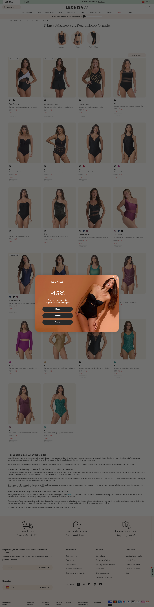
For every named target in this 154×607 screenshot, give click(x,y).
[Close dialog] (115, 278)
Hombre (57, 315)
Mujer (57, 309)
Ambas (57, 322)
